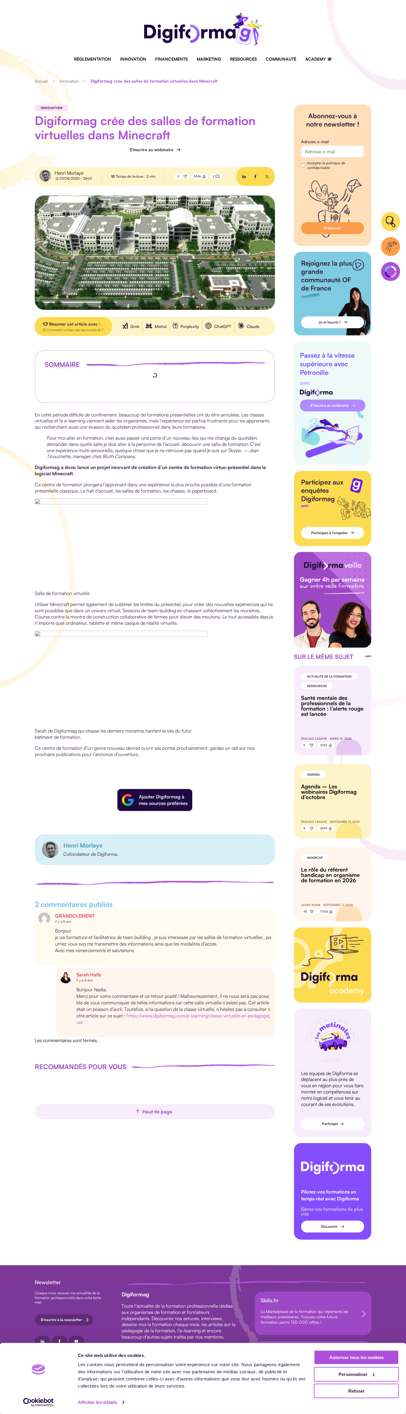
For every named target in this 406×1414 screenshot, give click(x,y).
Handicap (315, 857)
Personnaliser (353, 1374)
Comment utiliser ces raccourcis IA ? (75, 330)
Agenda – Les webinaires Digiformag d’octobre (329, 791)
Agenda (313, 774)
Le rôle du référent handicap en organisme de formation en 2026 (330, 874)
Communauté (281, 58)
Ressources (243, 58)
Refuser (356, 1391)
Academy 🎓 (318, 58)
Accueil (41, 80)
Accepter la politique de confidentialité (326, 165)
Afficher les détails (97, 1402)
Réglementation (92, 58)
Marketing (209, 58)
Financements (171, 58)
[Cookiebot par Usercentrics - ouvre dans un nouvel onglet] (38, 1402)
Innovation (133, 58)
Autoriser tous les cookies (356, 1357)
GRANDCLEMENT (75, 916)
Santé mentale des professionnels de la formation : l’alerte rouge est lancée (332, 706)
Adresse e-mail (315, 141)
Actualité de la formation (329, 676)
